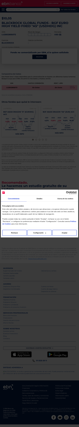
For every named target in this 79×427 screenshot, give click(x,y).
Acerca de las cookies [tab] (65, 198)
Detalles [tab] (39, 198)
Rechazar (14, 233)
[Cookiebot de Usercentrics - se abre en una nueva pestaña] (68, 192)
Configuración (38, 233)
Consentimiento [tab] (13, 198)
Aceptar (64, 233)
